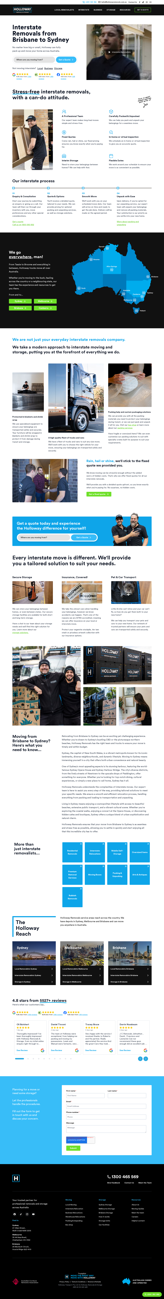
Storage (111, 10)
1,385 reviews (58, 1014)
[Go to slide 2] (28, 1058)
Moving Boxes (95, 875)
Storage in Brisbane (119, 982)
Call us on (23, 225)
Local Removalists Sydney (26, 969)
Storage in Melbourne (72, 982)
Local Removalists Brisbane (122, 969)
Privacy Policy (64, 1282)
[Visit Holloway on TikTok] (143, 2)
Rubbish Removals (72, 897)
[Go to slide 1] (19, 1058)
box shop (132, 425)
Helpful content (138, 1221)
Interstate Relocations (95, 852)
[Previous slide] (140, 1058)
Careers (135, 1217)
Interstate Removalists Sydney (28, 975)
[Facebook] (14, 1214)
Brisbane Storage (106, 1213)
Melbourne (43, 301)
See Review (22, 1050)
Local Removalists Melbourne (75, 969)
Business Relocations (73, 1213)
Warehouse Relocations (75, 1217)
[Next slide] (145, 1058)
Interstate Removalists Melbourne (77, 975)
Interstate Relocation (74, 1209)
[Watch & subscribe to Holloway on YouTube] (150, 2)
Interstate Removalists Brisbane (124, 975)
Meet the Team (145, 1183)
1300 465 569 (125, 1177)
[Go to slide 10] (71, 1058)
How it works (104, 1217)
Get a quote (142, 10)
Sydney (18, 301)
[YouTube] (33, 1214)
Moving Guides (138, 1209)
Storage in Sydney (22, 982)
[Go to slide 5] (44, 1058)
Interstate (83, 10)
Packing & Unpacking (117, 874)
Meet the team (138, 1213)
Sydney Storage (105, 1205)
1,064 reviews (32, 1014)
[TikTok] (21, 1214)
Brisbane (18, 308)
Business (48, 68)
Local (40, 68)
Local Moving (71, 1205)
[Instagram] (27, 1214)
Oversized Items (140, 852)
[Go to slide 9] (65, 1058)
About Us (135, 1205)
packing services (125, 428)
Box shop (69, 1225)
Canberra (43, 308)
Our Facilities (104, 1225)
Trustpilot (82, 1273)
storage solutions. (20, 633)
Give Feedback (113, 1183)
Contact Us (132, 2)
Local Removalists (64, 10)
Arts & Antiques (139, 875)
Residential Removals (72, 852)
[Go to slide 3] (33, 1058)
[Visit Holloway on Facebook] (139, 2)
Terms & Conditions (79, 1282)
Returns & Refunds (94, 1282)
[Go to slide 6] (49, 1058)
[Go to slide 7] (55, 1058)
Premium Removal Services (72, 875)
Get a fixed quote (97, 494)
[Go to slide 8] (60, 1058)
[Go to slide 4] (38, 1058)
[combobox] (34, 60)
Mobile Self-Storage (117, 852)
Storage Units (104, 1221)
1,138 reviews (83, 1014)
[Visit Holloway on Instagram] (147, 2)
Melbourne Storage (107, 1209)
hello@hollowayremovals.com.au (114, 2)
